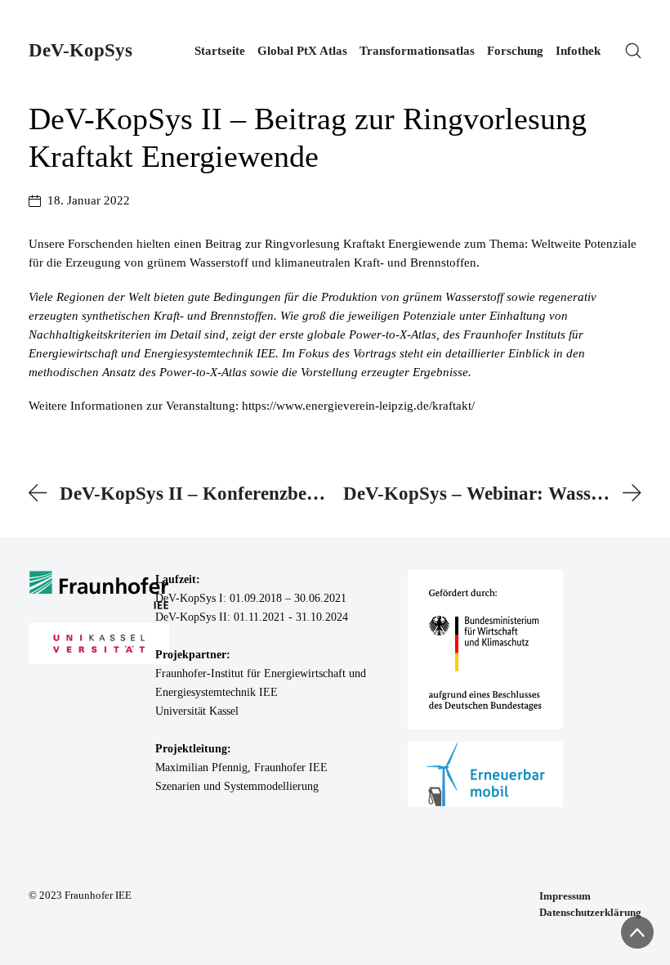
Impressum (565, 896)
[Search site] (633, 51)
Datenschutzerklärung (590, 912)
